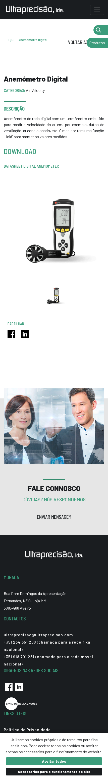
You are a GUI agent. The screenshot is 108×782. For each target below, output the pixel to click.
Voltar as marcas (86, 42)
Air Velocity (35, 90)
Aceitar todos (54, 761)
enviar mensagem (54, 517)
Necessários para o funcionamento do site (54, 771)
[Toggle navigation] (97, 10)
